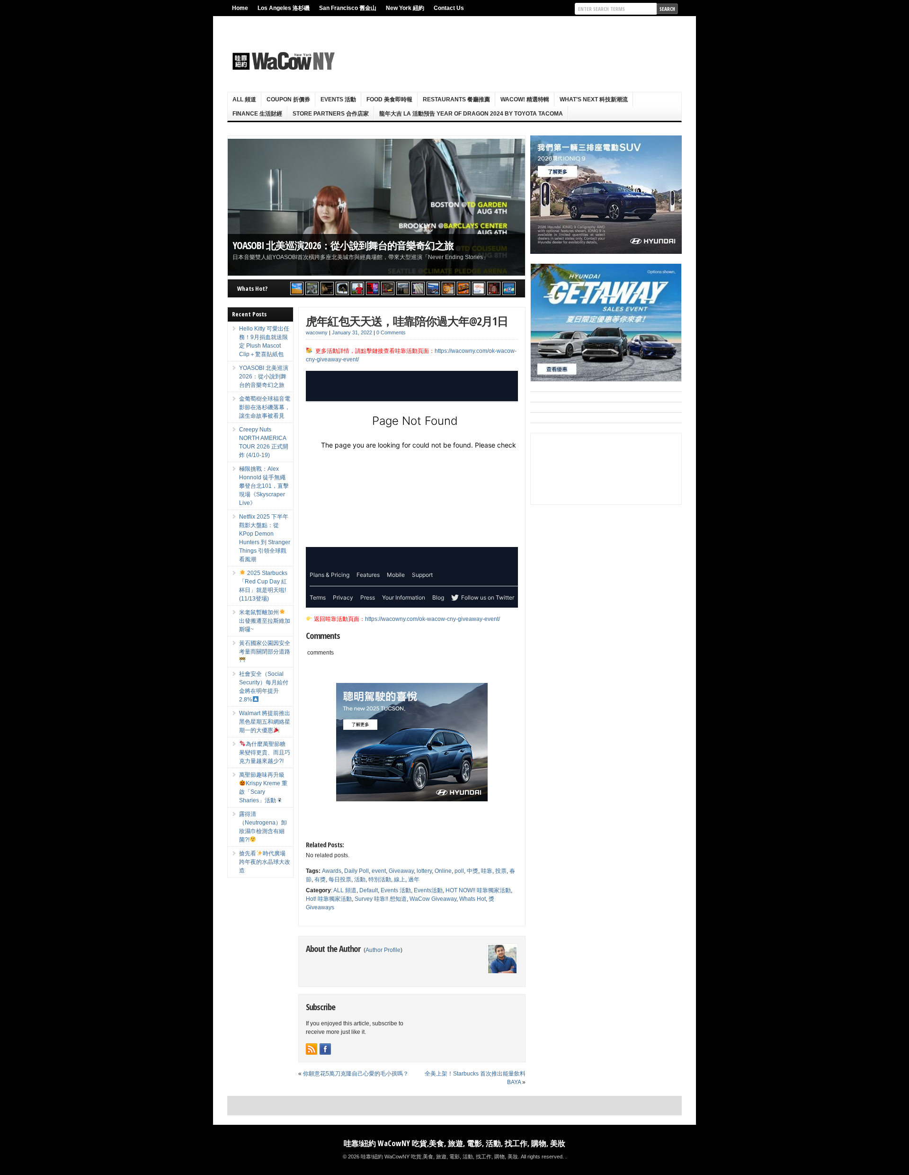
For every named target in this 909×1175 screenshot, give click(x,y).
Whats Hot (472, 899)
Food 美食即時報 (389, 99)
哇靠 (486, 871)
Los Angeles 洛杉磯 (284, 8)
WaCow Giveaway (433, 899)
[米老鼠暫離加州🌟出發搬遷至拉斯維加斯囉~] (387, 288)
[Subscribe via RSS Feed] (311, 1049)
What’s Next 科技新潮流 (594, 99)
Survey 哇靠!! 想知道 (381, 899)
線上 (399, 879)
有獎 (320, 879)
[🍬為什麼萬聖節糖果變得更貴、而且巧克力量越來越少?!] (448, 288)
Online (443, 871)
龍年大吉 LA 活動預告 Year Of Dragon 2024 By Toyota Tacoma (471, 113)
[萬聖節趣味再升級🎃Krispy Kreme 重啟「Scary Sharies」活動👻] (463, 288)
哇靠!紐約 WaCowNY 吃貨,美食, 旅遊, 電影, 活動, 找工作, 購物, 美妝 (454, 1143)
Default (368, 890)
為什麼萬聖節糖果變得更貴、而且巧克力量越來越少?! (264, 752)
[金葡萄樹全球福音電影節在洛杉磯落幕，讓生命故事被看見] (327, 288)
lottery (424, 871)
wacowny (317, 332)
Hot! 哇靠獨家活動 (329, 899)
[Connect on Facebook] (325, 1049)
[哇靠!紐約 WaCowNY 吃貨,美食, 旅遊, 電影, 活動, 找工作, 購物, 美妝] (282, 61)
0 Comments (391, 332)
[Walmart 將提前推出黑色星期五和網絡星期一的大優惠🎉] (433, 288)
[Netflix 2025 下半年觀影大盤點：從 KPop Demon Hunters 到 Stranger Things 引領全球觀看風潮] (372, 288)
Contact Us (449, 8)
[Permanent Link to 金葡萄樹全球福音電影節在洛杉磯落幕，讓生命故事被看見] (376, 207)
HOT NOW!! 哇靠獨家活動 (478, 890)
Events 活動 (338, 99)
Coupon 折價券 (288, 99)
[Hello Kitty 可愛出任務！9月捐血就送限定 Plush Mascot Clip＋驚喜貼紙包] (296, 288)
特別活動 (379, 879)
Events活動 (428, 890)
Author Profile (383, 950)
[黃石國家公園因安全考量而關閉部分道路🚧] (403, 288)
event (379, 871)
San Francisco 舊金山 (347, 8)
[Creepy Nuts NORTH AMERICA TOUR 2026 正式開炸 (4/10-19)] (342, 288)
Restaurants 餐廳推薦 (456, 99)
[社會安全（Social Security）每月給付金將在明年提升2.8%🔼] (418, 288)
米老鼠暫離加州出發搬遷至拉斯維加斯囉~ (264, 621)
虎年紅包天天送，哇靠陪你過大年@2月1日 (407, 321)
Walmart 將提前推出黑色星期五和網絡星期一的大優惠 (264, 722)
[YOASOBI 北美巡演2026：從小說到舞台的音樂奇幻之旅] (312, 288)
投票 (501, 871)
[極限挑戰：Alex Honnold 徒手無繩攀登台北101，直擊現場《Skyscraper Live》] (357, 288)
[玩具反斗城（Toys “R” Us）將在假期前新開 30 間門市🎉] (509, 288)
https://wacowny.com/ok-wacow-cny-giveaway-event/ (432, 619)
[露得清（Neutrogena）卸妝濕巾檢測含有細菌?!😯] (478, 288)
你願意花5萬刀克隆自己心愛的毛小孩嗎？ (356, 1073)
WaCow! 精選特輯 (524, 99)
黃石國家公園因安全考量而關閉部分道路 (264, 647)
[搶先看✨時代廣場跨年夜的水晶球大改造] (493, 288)
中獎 (472, 871)
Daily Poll (356, 871)
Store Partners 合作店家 (331, 113)
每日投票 (340, 879)
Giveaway (401, 871)
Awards (331, 871)
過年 (413, 879)
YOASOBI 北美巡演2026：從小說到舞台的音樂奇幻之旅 (263, 376)
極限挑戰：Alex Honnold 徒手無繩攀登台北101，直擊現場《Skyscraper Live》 (264, 486)
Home (240, 8)
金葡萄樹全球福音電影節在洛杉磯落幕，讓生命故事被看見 (355, 245)
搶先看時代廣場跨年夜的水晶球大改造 (264, 862)
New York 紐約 (405, 8)
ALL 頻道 (244, 99)
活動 (359, 879)
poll (459, 871)
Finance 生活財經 (257, 113)
